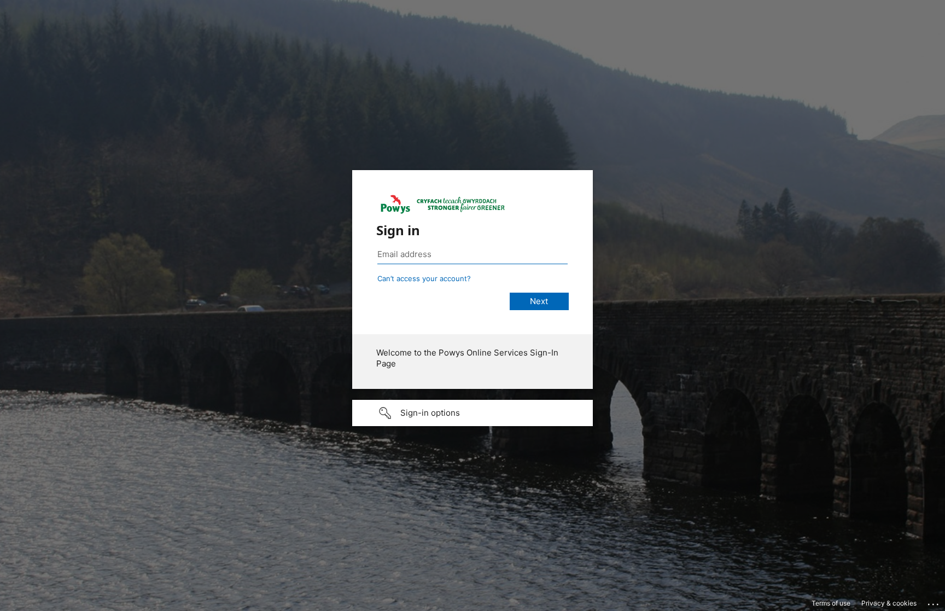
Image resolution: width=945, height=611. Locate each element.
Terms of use (831, 603)
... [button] (934, 601)
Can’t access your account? (424, 278)
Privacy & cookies (889, 603)
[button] (472, 413)
